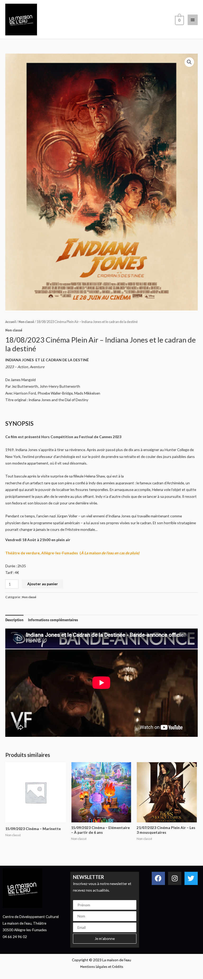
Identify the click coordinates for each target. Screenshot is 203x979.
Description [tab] (14, 619)
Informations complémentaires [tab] (53, 619)
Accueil (10, 322)
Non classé (26, 322)
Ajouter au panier (42, 584)
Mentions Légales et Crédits (101, 966)
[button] (189, 62)
